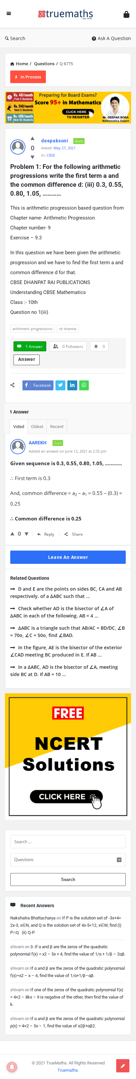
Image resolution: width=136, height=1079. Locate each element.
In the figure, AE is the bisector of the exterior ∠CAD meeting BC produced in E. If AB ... (66, 651)
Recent (56, 426)
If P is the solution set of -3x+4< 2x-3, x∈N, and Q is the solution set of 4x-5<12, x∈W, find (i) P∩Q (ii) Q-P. (65, 925)
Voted (18, 426)
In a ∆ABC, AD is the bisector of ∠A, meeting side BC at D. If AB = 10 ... (64, 670)
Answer (26, 359)
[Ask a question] (122, 1065)
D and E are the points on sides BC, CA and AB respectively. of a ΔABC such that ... (66, 592)
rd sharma (67, 328)
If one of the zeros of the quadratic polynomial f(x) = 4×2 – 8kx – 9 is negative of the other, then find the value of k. (66, 997)
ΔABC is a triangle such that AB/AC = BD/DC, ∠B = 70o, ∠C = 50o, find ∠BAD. (67, 631)
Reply (49, 534)
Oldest (37, 426)
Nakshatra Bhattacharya (32, 917)
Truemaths (67, 1070)
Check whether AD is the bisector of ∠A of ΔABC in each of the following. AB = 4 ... (62, 612)
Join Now (68, 134)
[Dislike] (26, 534)
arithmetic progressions (32, 328)
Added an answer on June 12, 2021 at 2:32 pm (67, 451)
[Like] (12, 533)
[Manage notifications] (12, 1067)
